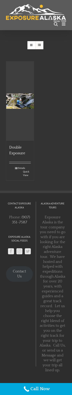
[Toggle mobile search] (56, 23)
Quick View (26, 172)
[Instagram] (19, 250)
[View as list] (39, 44)
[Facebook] (11, 250)
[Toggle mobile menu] (64, 23)
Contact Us (19, 272)
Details (21, 166)
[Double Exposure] (20, 99)
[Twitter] (28, 250)
